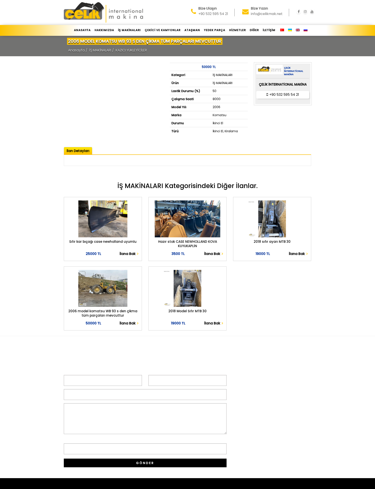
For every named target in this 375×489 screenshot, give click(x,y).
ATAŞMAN (192, 30)
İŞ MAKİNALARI (129, 30)
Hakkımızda (104, 30)
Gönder (145, 463)
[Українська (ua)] (290, 30)
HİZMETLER (237, 30)
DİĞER (254, 30)
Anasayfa (82, 30)
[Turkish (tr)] (282, 30)
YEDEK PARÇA (214, 30)
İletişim (269, 30)
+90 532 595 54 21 (284, 94)
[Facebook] (299, 11)
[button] (102, 253)
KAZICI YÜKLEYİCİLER (131, 50)
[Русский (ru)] (305, 30)
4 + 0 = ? (71, 439)
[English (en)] (298, 30)
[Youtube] (312, 11)
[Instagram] (305, 11)
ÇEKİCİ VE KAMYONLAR (163, 30)
